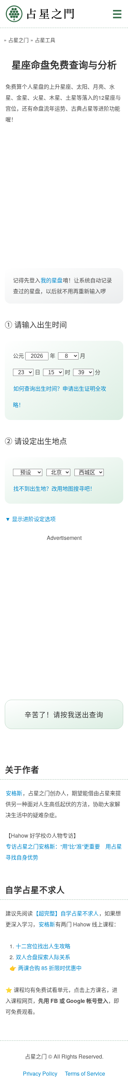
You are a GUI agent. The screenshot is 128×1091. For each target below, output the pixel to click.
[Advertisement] (64, 199)
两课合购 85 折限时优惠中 (50, 968)
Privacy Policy (40, 1073)
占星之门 (40, 13)
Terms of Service (85, 1073)
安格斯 (47, 924)
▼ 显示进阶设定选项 (30, 519)
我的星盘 (51, 280)
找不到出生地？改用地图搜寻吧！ (54, 488)
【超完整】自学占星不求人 (66, 913)
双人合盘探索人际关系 (43, 957)
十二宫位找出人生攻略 (43, 946)
